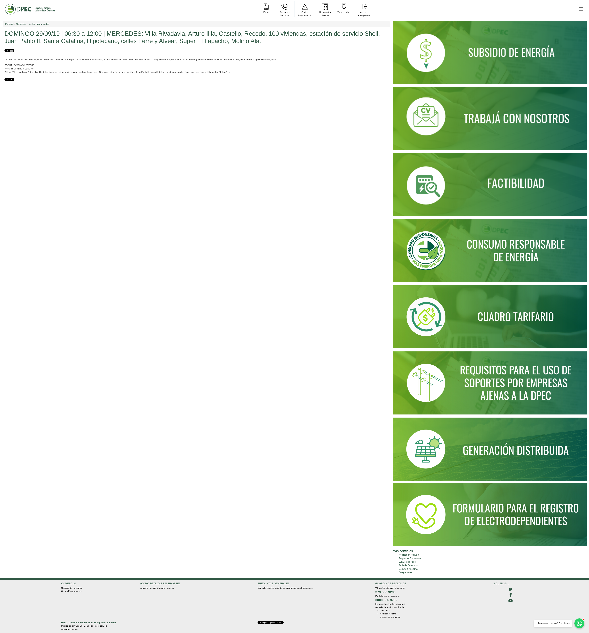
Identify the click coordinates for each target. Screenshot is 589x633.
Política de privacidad (71, 626)
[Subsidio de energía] (490, 53)
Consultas (385, 610)
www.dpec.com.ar (69, 629)
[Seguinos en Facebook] (510, 595)
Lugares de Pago (407, 561)
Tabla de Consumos (409, 565)
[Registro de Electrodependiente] (490, 514)
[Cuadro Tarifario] (490, 318)
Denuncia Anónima (408, 569)
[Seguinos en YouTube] (510, 601)
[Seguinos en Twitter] (510, 589)
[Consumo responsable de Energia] (490, 252)
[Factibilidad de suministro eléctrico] (490, 185)
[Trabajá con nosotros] (490, 119)
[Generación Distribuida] (490, 449)
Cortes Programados (71, 591)
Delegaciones (405, 572)
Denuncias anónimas (390, 617)
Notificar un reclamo (409, 554)
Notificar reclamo (388, 613)
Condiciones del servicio (95, 626)
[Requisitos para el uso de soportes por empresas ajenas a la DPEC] (490, 384)
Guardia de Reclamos (71, 588)
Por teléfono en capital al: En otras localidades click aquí (390, 600)
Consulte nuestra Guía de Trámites (157, 588)
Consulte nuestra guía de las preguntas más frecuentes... (285, 588)
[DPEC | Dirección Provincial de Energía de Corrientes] (30, 9)
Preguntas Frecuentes (410, 558)
